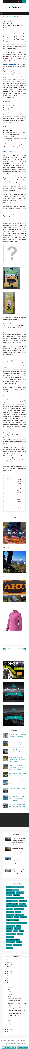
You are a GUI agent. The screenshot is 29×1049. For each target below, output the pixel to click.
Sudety (18, 925)
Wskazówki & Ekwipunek (12, 939)
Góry (16, 903)
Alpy (8, 887)
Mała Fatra (9, 909)
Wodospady (9, 936)
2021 (8, 966)
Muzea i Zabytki (18, 909)
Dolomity (9, 903)
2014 (8, 982)
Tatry (16, 931)
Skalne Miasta (22, 923)
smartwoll (19, 16)
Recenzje (16, 920)
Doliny (15, 900)
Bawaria (15, 889)
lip (9, 996)
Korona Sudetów (22, 906)
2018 (8, 973)
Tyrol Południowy (11, 934)
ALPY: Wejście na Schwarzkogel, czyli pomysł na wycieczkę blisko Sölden (17, 806)
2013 (8, 985)
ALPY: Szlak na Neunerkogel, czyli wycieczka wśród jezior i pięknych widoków (16, 798)
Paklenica (9, 917)
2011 (8, 1031)
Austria (8, 889)
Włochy (18, 942)
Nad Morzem (10, 912)
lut (9, 1024)
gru (9, 987)
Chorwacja (16, 895)
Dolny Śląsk (23, 900)
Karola (19, 479)
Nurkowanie (9, 914)
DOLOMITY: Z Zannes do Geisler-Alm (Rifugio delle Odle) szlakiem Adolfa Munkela (17, 767)
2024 (8, 960)
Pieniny (16, 917)
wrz (9, 994)
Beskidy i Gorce (10, 892)
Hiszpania (22, 903)
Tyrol (22, 931)
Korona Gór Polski (11, 906)
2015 (8, 980)
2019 (8, 971)
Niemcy (18, 912)
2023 (8, 962)
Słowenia (9, 931)
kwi (9, 1022)
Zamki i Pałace (17, 945)
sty (9, 1027)
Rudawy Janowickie (11, 923)
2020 (8, 969)
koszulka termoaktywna (9, 16)
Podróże (23, 917)
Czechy (8, 900)
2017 (8, 976)
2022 (8, 964)
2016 (8, 978)
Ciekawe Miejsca (10, 898)
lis (8, 989)
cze (9, 1020)
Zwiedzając (9, 947)
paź (9, 992)
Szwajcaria (9, 928)
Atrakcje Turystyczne (17, 887)
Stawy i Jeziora (10, 925)
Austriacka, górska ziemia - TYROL (16, 1010)
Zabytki (8, 945)
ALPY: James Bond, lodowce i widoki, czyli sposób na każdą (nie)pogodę (19, 871)
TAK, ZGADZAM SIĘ (22, 1047)
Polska (8, 920)
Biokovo (9, 895)
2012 (8, 1029)
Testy (4, 19)
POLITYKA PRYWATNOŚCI (9, 1047)
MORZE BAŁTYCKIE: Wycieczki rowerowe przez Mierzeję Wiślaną (18, 850)
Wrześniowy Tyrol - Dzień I (15, 1008)
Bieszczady (19, 892)
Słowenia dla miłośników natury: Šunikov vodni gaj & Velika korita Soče (17, 775)
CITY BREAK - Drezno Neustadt (17, 788)
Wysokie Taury (10, 942)
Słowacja (17, 928)
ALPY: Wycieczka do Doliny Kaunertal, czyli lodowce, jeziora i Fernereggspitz (19, 840)
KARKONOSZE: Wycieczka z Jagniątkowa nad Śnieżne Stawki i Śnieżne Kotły (17, 759)
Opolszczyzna (19, 914)
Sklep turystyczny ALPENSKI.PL (16, 1018)
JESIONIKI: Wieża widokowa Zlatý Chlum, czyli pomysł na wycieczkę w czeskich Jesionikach (19, 861)
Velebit (20, 934)
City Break (20, 898)
